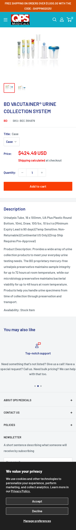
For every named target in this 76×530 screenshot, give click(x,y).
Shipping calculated (31, 160)
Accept (37, 501)
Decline (37, 511)
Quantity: (10, 172)
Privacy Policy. (20, 491)
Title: (11, 134)
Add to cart (38, 186)
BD (5, 120)
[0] (69, 19)
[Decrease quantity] (22, 172)
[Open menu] (5, 19)
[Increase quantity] (42, 172)
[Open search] (55, 20)
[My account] (62, 20)
